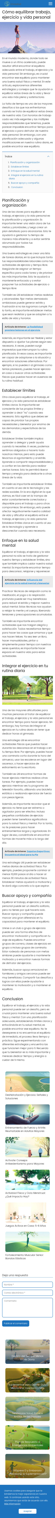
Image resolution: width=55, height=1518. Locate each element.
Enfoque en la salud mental (25, 170)
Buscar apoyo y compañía (25, 182)
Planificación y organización (25, 162)
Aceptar (27, 1511)
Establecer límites (20, 166)
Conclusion (17, 187)
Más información (12, 1503)
